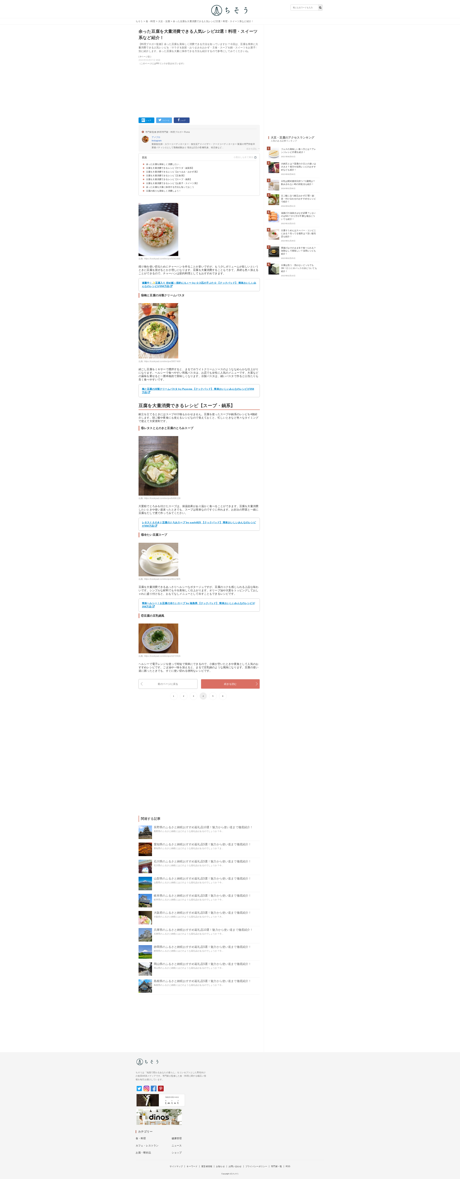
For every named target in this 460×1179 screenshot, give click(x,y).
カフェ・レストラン (147, 1145)
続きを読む (230, 684)
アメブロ (156, 137)
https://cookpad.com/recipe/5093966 (162, 258)
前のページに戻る (168, 684)
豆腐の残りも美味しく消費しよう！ (163, 191)
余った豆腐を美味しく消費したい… (163, 164)
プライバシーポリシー (256, 1166)
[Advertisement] (199, 90)
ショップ (177, 1152)
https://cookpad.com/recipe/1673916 (162, 656)
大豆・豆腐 (164, 21)
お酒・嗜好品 (143, 1152)
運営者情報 (206, 1166)
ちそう (139, 21)
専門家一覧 (276, 1166)
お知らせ (220, 1166)
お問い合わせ (235, 1166)
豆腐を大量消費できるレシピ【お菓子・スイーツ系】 (172, 183)
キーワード (192, 1166)
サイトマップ (176, 1166)
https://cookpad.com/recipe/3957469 (162, 361)
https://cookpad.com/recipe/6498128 (162, 498)
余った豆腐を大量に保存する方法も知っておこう (170, 187)
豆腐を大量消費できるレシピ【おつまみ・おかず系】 (172, 172)
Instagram (157, 140)
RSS (288, 1166)
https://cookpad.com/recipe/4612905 (162, 579)
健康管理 (177, 1138)
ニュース (177, 1145)
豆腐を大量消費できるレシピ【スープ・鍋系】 (169, 179)
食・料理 (150, 21)
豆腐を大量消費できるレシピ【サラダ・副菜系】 (170, 168)
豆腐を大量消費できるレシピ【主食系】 (165, 175)
